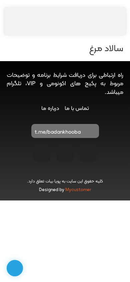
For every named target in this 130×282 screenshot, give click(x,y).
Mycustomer (78, 190)
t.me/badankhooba (58, 132)
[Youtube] (65, 153)
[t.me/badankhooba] (91, 133)
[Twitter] (42, 153)
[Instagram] (88, 153)
